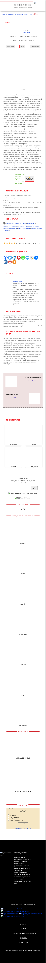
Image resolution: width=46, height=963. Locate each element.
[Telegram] (27, 258)
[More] (14, 262)
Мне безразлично (16, 820)
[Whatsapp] (23, 258)
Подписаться (10, 46)
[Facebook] (6, 258)
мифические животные (13, 223)
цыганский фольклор (10, 228)
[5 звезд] (14, 243)
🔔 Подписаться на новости (29, 178)
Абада (23, 695)
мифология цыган (24, 228)
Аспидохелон (34, 466)
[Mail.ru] (6, 262)
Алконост (23, 664)
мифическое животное (10, 226)
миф (24, 223)
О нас (23, 929)
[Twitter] (10, 258)
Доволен (13, 815)
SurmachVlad (36, 950)
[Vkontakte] (36, 258)
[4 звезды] (12, 243)
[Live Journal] (32, 258)
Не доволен (14, 818)
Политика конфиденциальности (23, 933)
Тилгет (34, 444)
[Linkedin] (14, 258)
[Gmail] (10, 262)
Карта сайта (23, 942)
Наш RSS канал (25, 498)
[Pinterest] (19, 258)
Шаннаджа (13, 444)
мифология (30, 223)
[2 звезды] (7, 243)
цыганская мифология (33, 226)
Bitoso (7, 231)
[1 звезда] (4, 243)
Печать (22, 46)
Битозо (22, 226)
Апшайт (13, 466)
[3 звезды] (9, 243)
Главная (23, 924)
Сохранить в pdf (35, 46)
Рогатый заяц (23, 725)
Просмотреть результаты (23, 828)
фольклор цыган (36, 228)
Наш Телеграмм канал (30, 493)
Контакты (23, 938)
